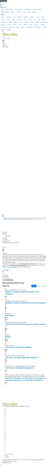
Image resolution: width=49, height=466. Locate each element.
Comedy (19, 17)
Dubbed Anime (18, 9)
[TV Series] (26, 151)
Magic (43, 19)
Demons (32, 17)
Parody (32, 22)
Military (16, 22)
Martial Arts (4, 22)
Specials (34, 12)
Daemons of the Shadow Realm (18, 347)
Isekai (30, 19)
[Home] (26, 68)
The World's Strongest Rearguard (19, 368)
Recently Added (5, 12)
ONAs (28, 12)
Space (17, 27)
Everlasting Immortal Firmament (17, 244)
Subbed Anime (9, 9)
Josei (35, 19)
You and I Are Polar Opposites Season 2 (22, 357)
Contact (7, 457)
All (5, 408)
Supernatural (38, 27)
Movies (12, 12)
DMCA (6, 455)
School (15, 24)
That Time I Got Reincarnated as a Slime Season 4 (25, 325)
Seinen (25, 24)
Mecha (10, 22)
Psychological (44, 22)
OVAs (24, 12)
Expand (5, 232)
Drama (37, 17)
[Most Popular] (26, 192)
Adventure (8, 17)
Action (2, 17)
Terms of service (9, 454)
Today (33, 286)
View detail (6, 270)
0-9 (6, 411)
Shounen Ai (3, 27)
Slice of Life (11, 27)
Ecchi (42, 17)
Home (2, 9)
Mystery (26, 22)
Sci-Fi (20, 24)
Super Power (30, 27)
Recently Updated (36, 9)
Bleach (8, 337)
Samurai (9, 24)
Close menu (4, 1)
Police (37, 22)
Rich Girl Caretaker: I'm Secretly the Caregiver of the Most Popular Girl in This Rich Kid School (25, 379)
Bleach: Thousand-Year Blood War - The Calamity (22, 293)
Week (39, 286)
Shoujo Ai (36, 24)
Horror (25, 19)
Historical (19, 19)
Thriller (44, 27)
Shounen (43, 24)
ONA (9, 218)
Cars (14, 17)
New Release (27, 9)
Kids (39, 19)
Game (8, 19)
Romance (3, 24)
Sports (23, 27)
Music (21, 22)
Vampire (3, 29)
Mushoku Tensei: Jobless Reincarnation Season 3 (25, 304)
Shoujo (30, 24)
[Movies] (26, 109)
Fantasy (3, 19)
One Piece (9, 315)
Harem (13, 19)
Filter (3, 36)
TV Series (18, 12)
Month (43, 286)
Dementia (26, 17)
